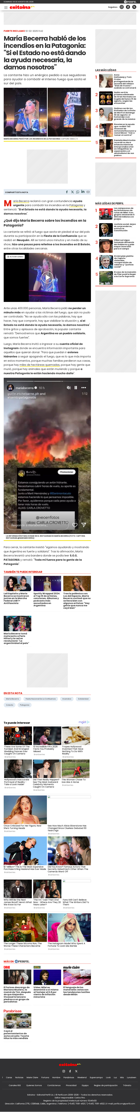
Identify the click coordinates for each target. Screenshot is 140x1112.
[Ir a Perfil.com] (130, 2)
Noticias (19, 1077)
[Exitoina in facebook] (128, 7)
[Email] (88, 192)
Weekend (82, 1077)
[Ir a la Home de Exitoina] (22, 7)
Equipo (85, 1085)
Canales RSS (15, 1085)
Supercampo (96, 1077)
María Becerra (21, 201)
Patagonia (76, 205)
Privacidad (71, 1085)
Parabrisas (69, 1077)
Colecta (9, 705)
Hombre (56, 1077)
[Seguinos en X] (134, 7)
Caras (9, 1077)
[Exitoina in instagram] (122, 7)
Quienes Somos (34, 1085)
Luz (115, 1077)
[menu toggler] (6, 7)
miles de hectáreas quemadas (40, 365)
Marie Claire (32, 1077)
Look (108, 1077)
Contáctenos (54, 1085)
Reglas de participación (106, 1085)
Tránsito (127, 1085)
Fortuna (45, 1077)
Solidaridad (83, 699)
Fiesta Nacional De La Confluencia (41, 699)
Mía (122, 1077)
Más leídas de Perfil (109, 203)
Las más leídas (105, 70)
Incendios (66, 699)
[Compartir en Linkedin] (82, 192)
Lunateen (131, 1077)
